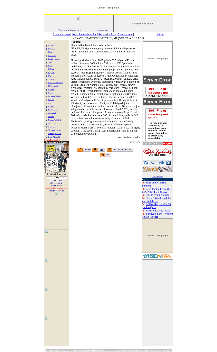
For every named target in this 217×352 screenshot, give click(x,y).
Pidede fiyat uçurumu (157, 194)
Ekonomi (52, 56)
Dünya (51, 52)
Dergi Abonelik (54, 137)
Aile (49, 103)
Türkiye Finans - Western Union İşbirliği (157, 215)
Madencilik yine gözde (158, 210)
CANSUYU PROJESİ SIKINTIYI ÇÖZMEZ (156, 190)
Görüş (50, 66)
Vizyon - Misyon (54, 130)
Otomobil (52, 113)
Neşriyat (51, 127)
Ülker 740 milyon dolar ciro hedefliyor (156, 200)
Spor (50, 62)
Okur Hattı (52, 123)
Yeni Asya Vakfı (54, 134)
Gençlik (51, 100)
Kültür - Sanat (53, 59)
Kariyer (51, 106)
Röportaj (51, 72)
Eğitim (51, 93)
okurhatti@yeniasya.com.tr (56, 188)
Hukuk (51, 117)
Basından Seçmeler (55, 83)
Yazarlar (51, 79)
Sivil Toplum (53, 110)
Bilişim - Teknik (54, 96)
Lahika (51, 69)
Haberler (51, 49)
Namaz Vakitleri (54, 120)
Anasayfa (51, 45)
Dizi (50, 76)
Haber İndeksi (53, 86)
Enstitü (51, 89)
